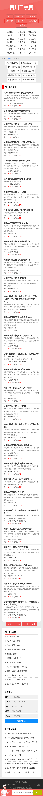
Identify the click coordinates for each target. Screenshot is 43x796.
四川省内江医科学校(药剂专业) (17, 161)
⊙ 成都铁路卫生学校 (12, 645)
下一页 (26, 624)
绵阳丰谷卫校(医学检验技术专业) (18, 584)
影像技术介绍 (28, 71)
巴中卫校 (32, 49)
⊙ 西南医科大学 (11, 654)
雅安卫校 (21, 49)
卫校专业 (31, 16)
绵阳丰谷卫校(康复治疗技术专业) (18, 317)
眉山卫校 (32, 35)
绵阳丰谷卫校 (12, 234)
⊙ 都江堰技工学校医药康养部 (16, 671)
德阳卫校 (32, 32)
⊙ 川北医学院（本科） (13, 662)
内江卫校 (21, 39)
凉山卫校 (32, 53)
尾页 (33, 624)
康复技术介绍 (29, 75)
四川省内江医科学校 (14, 116)
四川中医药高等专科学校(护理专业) (18, 93)
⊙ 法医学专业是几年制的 (14, 755)
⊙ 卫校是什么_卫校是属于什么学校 (18, 733)
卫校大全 (21, 21)
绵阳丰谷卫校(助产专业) (14, 492)
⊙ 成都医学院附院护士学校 (15, 649)
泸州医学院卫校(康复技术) (15, 278)
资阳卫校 (11, 39)
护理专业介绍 (29, 67)
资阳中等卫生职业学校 (15, 484)
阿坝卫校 (11, 53)
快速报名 (21, 25)
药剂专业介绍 (12, 63)
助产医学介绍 (29, 80)
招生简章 (19, 16)
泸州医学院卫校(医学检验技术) (17, 241)
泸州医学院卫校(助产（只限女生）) (18, 124)
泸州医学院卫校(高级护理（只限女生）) (20, 463)
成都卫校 (11, 32)
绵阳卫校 (21, 32)
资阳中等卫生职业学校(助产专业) (18, 529)
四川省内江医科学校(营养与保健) (18, 179)
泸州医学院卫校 (13, 134)
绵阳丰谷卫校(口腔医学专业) (16, 547)
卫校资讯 (33, 21)
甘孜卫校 (21, 53)
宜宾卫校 (33, 46)
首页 (10, 16)
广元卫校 (22, 46)
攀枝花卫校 (11, 46)
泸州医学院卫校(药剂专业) (15, 192)
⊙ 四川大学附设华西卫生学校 (16, 667)
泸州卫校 (32, 42)
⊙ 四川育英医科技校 (12, 641)
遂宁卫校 (21, 42)
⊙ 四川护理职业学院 (12, 637)
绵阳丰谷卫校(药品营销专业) (16, 223)
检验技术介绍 (14, 75)
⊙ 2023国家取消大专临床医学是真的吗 (19, 738)
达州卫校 (11, 42)
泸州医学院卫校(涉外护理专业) (17, 369)
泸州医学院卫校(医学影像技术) (17, 260)
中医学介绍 (14, 71)
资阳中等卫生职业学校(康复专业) (18, 479)
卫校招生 (10, 21)
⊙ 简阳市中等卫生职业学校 (15, 680)
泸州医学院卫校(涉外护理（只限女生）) (20, 142)
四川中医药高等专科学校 (16, 103)
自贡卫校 (32, 39)
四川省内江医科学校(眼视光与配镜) (18, 210)
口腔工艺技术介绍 (29, 63)
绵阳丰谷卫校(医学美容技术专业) (18, 388)
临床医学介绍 (14, 67)
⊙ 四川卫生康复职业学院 (14, 675)
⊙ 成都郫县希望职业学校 (14, 658)
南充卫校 (11, 35)
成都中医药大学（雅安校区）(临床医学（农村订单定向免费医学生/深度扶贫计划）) (20, 299)
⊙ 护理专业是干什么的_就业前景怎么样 (19, 772)
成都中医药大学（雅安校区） (17, 309)
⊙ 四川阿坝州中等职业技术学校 (16, 684)
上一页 (17, 624)
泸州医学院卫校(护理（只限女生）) (18, 335)
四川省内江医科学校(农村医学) (17, 111)
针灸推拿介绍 (14, 80)
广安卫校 (11, 49)
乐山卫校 (21, 35)
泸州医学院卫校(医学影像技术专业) (18, 445)
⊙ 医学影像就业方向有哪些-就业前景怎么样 (21, 759)
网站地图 (24, 782)
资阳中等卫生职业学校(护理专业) (18, 565)
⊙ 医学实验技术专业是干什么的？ (17, 746)
